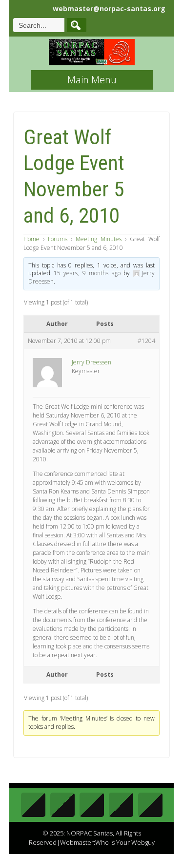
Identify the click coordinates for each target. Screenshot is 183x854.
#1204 (146, 341)
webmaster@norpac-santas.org (109, 8)
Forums (57, 239)
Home (31, 239)
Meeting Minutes (99, 239)
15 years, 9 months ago (87, 273)
